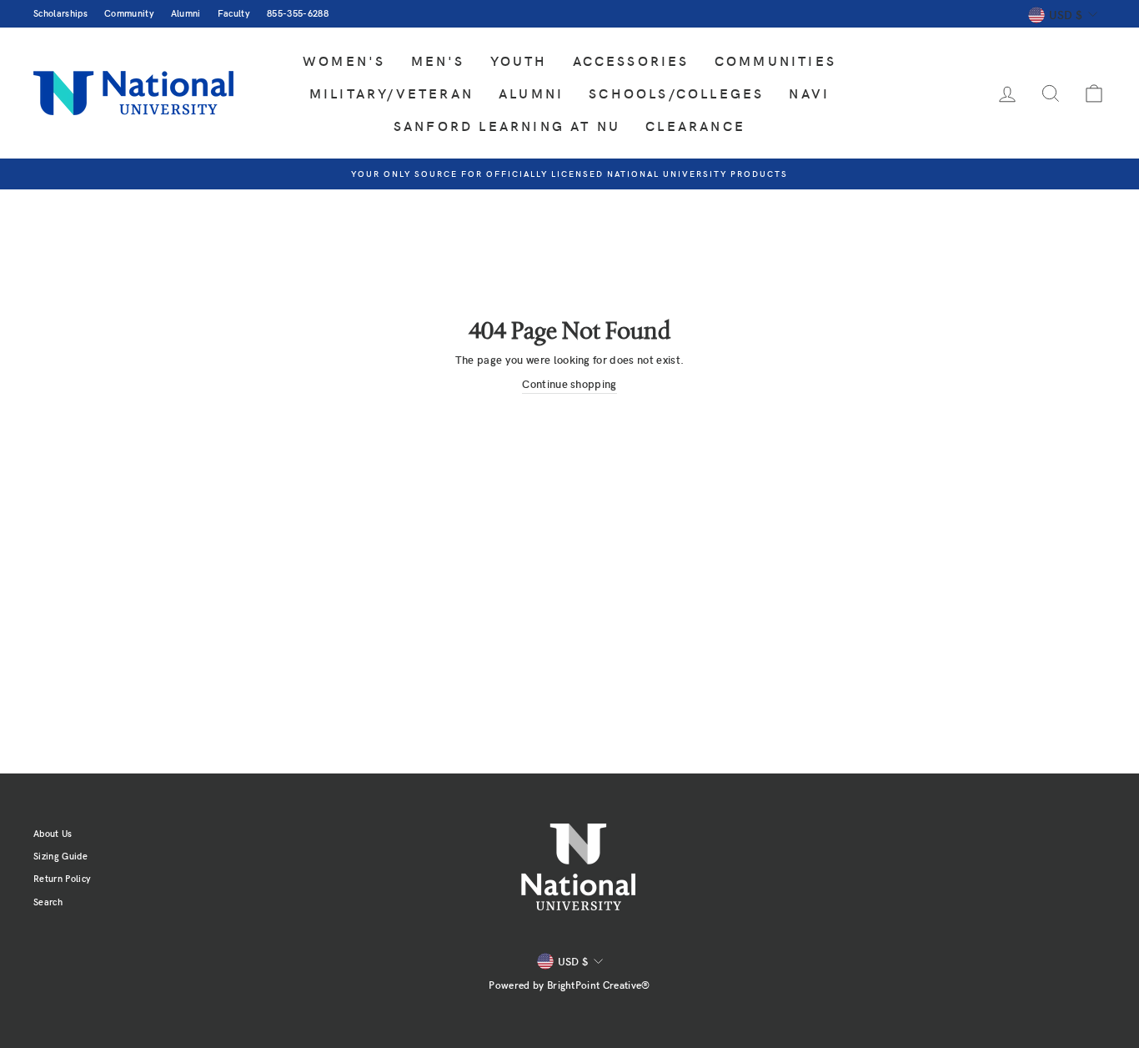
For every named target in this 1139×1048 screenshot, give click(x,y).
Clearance (695, 125)
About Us (53, 833)
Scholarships (60, 13)
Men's (438, 60)
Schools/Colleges (676, 93)
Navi (809, 93)
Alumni (186, 13)
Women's (344, 60)
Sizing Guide (60, 855)
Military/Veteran (391, 93)
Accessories (631, 60)
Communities (775, 60)
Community (129, 13)
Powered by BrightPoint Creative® (569, 984)
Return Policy (62, 878)
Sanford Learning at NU (507, 125)
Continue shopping (569, 383)
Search (48, 901)
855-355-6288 (298, 13)
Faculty (234, 13)
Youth (519, 60)
